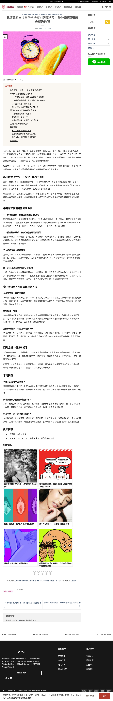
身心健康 (60, 14)
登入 (18, 620)
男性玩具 (49, 7)
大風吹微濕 (31, 14)
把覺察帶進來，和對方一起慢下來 (25, 120)
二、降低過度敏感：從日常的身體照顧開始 (28, 100)
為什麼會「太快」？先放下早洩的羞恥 (26, 90)
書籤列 (74, 581)
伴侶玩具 (58, 7)
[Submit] (107, 22)
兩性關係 (24, 14)
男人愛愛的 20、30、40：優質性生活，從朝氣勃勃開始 (31, 438)
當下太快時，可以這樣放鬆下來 (23, 110)
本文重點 (8, 86)
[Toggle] (108, 35)
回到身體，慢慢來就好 (19, 124)
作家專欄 (91, 35)
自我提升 (54, 14)
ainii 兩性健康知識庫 (83, 2)
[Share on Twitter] (38, 573)
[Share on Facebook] (34, 573)
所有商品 (31, 7)
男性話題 (48, 14)
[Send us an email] (11, 678)
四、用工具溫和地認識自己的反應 (25, 107)
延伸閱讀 (14, 140)
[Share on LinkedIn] (50, 573)
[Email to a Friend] (42, 573)
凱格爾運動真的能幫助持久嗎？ (24, 134)
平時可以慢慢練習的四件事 (21, 94)
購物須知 (95, 2)
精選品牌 (78, 7)
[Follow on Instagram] (6, 678)
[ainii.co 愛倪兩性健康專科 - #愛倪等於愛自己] (8, 7)
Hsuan (50, 28)
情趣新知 (43, 14)
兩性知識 (20, 7)
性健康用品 (68, 7)
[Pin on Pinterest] (46, 573)
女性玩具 (40, 7)
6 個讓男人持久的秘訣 (17, 434)
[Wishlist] (106, 7)
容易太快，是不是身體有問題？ (24, 137)
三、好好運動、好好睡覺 (21, 104)
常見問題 (14, 127)
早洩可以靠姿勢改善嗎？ (21, 130)
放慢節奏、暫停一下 (20, 117)
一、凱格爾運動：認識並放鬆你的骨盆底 (28, 97)
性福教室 (37, 14)
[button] (103, 7)
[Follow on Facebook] (3, 678)
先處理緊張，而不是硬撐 (21, 114)
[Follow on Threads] (8, 678)
